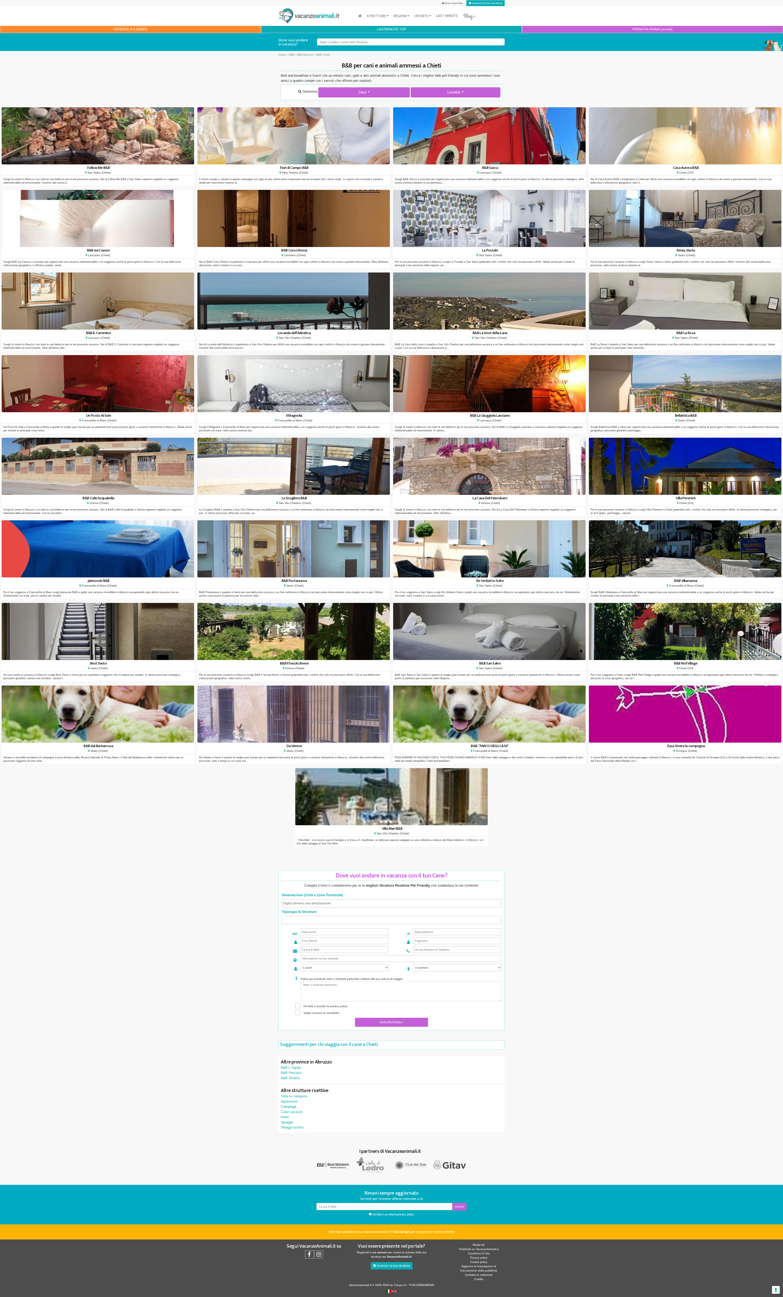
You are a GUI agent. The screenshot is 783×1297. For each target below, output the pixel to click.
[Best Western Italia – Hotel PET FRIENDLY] (333, 1165)
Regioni (400, 16)
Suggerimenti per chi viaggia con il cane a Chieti (329, 1044)
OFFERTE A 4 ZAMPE (130, 29)
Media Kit (479, 1244)
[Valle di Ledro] (372, 1165)
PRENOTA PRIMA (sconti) (652, 29)
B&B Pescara (291, 1073)
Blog (468, 16)
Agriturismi (289, 1101)
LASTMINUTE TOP (391, 29)
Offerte (421, 16)
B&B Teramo (290, 1078)
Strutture (377, 16)
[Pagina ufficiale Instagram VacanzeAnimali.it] (318, 1255)
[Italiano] (389, 1291)
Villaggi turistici (292, 1127)
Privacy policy (479, 1257)
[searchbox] (391, 903)
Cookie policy (478, 1262)
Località (454, 92)
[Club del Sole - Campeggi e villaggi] (411, 1165)
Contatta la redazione (479, 1274)
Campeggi (288, 1107)
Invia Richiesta (391, 1022)
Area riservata (453, 3)
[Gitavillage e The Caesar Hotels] (449, 1165)
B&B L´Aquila (291, 1068)
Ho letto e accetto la (393, 1214)
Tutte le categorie (294, 1096)
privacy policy (338, 1006)
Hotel (285, 1117)
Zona (362, 92)
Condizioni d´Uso (479, 1253)
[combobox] (391, 903)
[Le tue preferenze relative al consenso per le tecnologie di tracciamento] (776, 1290)
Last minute (447, 16)
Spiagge (287, 1122)
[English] (394, 1291)
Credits (478, 1279)
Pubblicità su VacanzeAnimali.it (479, 1249)
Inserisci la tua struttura (486, 3)
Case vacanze (292, 1112)
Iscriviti (459, 1206)
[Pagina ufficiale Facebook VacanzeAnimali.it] (309, 1255)
